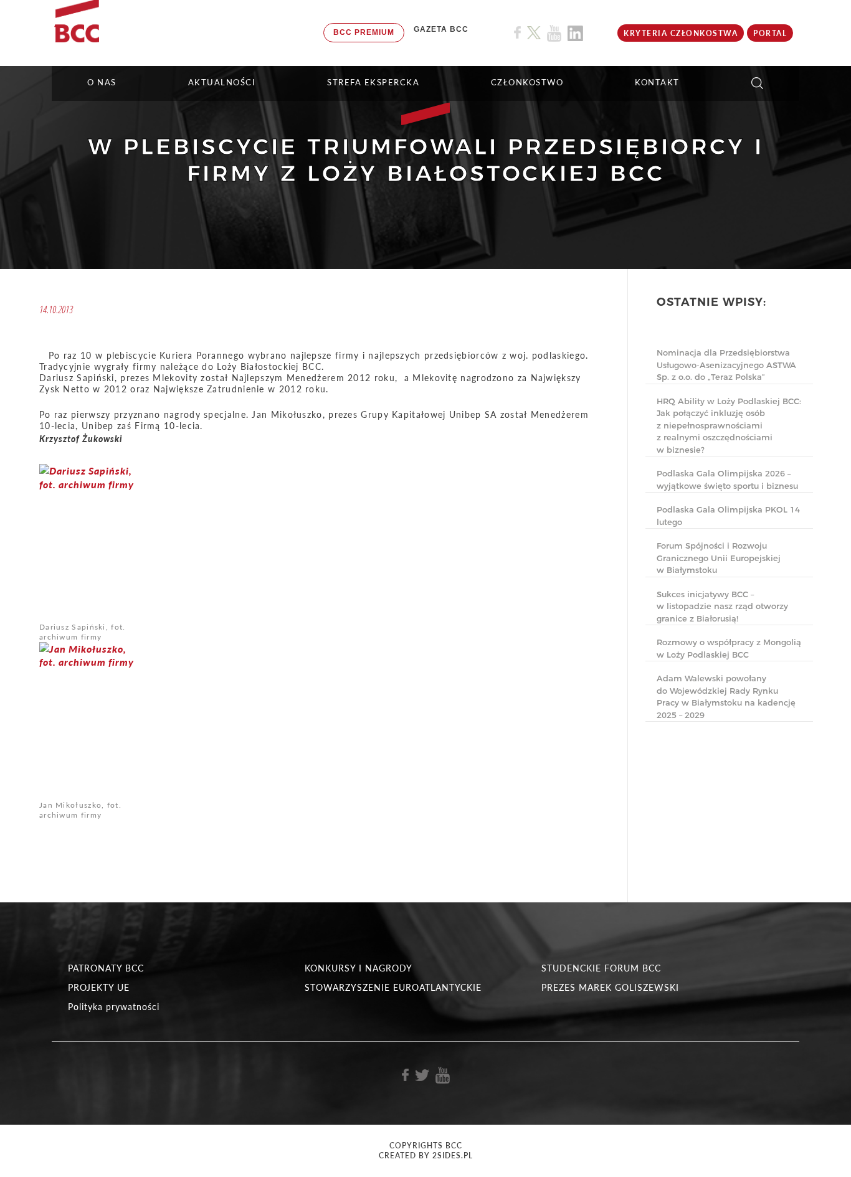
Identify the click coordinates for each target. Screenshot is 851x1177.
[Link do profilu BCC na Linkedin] (575, 33)
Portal (770, 33)
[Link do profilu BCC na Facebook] (517, 32)
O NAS (101, 82)
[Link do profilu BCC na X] (534, 33)
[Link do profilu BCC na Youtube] (554, 33)
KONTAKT (657, 82)
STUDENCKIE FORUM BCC (601, 968)
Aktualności (222, 82)
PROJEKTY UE (99, 987)
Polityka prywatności (113, 1006)
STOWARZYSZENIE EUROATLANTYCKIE (393, 987)
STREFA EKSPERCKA (373, 82)
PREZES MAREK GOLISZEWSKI (610, 987)
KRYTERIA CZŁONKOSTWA (681, 33)
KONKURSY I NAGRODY (358, 968)
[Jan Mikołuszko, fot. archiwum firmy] (87, 720)
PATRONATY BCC (106, 968)
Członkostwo (527, 82)
